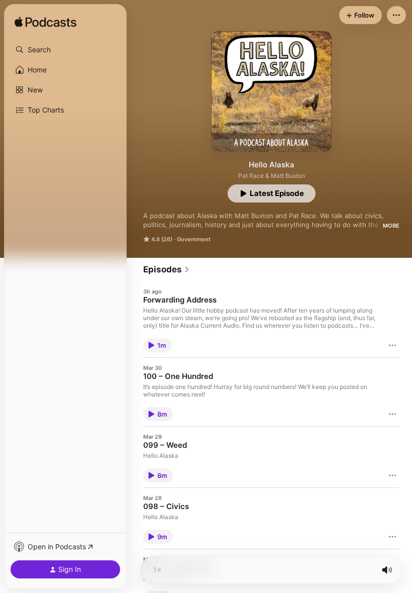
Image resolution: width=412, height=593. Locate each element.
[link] (166, 269)
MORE (391, 225)
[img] (45, 23)
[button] (65, 49)
